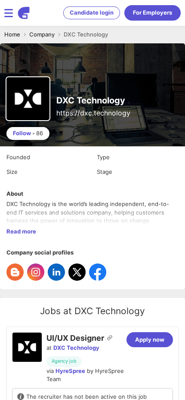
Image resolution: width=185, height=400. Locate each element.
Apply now (149, 339)
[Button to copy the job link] (109, 337)
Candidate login (92, 12)
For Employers (152, 12)
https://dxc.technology (93, 113)
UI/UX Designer (75, 337)
